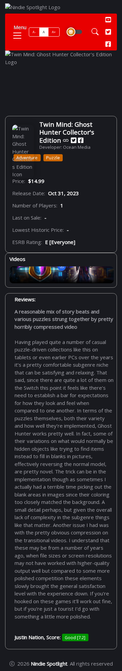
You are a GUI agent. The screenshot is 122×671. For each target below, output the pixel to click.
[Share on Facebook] (80, 140)
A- (34, 32)
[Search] (95, 32)
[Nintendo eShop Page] (66, 140)
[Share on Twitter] (73, 140)
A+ (54, 32)
